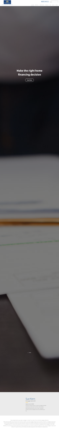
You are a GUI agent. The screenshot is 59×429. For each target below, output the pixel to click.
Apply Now (29, 84)
